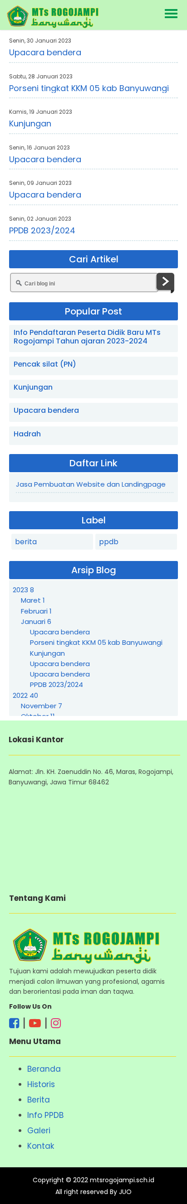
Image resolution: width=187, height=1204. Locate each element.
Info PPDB (45, 1115)
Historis (41, 1084)
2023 (23, 590)
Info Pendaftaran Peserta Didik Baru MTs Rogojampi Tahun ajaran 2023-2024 (87, 336)
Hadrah (27, 434)
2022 (25, 695)
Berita (38, 1099)
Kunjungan (30, 123)
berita (26, 542)
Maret (33, 600)
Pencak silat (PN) (45, 364)
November (41, 706)
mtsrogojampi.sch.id (122, 1180)
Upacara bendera (45, 52)
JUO (125, 1191)
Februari (36, 611)
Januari (36, 621)
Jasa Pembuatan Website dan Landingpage (91, 484)
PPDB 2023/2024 (42, 230)
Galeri (38, 1130)
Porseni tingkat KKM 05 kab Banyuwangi (89, 88)
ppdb (108, 542)
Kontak (40, 1146)
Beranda (44, 1069)
